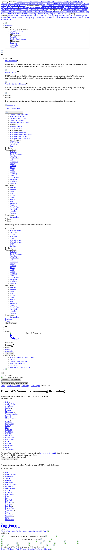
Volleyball (13, 179)
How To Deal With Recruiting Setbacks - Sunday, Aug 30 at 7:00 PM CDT (44, 9)
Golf (11, 160)
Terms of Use (5, 549)
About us (4, 531)
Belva (7, 402)
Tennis (12, 176)
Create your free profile (48, 453)
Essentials (13, 37)
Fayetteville (9, 445)
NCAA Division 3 (16, 242)
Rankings (13, 246)
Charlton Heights (11, 414)
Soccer (12, 170)
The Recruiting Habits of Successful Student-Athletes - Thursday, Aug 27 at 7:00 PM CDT (42, 3)
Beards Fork (9, 438)
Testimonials (11, 531)
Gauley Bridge (10, 404)
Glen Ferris (9, 406)
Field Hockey (14, 156)
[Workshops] (10, 105)
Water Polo (13, 181)
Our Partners (28, 531)
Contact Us (9, 25)
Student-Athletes (11, 61)
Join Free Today (11, 323)
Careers (35, 531)
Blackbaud (13, 43)
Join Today (9, 353)
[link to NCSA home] (4, 523)
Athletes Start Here (21, 383)
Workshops (13, 365)
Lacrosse (13, 166)
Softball (12, 172)
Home (3, 386)
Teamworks (14, 45)
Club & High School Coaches (15, 84)
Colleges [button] (8, 347)
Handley (8, 426)
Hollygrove (9, 432)
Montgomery (9, 412)
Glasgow (8, 434)
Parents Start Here (8, 383)
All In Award (43, 531)
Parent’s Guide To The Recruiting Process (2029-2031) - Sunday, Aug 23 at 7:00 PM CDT (48, 2)
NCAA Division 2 (16, 240)
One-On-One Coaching (18, 39)
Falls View (9, 416)
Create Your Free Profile (9, 459)
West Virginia (35, 386)
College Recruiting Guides (19, 114)
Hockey (12, 164)
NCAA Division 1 (16, 230)
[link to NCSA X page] (15, 527)
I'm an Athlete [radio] (15, 379)
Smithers (8, 408)
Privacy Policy (15, 549)
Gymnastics (14, 162)
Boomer (8, 410)
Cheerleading (14, 217)
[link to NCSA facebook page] (2, 527)
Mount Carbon (10, 418)
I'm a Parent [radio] (5, 379)
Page (7, 447)
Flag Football (14, 158)
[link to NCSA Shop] (10, 23)
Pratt (6, 428)
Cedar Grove (9, 439)
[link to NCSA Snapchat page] (19, 527)
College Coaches (15, 33)
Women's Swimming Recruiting (18, 386)
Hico (7, 441)
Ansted (7, 420)
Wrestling (13, 183)
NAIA (12, 244)
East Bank (8, 443)
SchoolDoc (13, 47)
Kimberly (8, 422)
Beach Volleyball (16, 154)
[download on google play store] (62, 536)
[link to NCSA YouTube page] (12, 527)
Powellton (8, 436)
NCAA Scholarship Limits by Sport (22, 357)
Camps (7, 321)
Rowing (12, 168)
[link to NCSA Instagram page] (5, 527)
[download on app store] (50, 536)
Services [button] (8, 343)
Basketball (13, 152)
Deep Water (9, 424)
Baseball (13, 187)
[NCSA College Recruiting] (11, 53)
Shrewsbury (9, 449)
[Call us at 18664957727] (10, 51)
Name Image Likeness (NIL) (20, 367)
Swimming (13, 174)
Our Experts (20, 531)
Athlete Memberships (17, 363)
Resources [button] (8, 345)
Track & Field (14, 177)
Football (12, 191)
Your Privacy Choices (42, 549)
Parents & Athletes (16, 31)
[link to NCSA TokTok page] (9, 527)
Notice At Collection (27, 549)
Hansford (8, 430)
